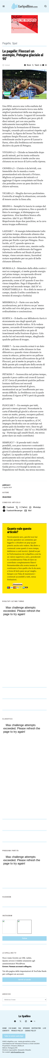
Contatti (5, 1031)
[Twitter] (20, 1021)
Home (4, 1028)
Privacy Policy (17, 1031)
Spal (14, 43)
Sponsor (26, 1028)
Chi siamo (12, 1028)
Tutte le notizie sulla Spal (13, 1036)
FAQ (19, 1028)
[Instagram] (26, 1021)
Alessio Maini (6, 497)
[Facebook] (15, 1021)
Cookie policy (30, 1031)
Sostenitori (36, 1028)
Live (44, 1028)
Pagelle (6, 43)
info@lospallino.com (17, 1052)
